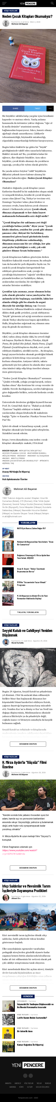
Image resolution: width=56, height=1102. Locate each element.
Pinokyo (45, 461)
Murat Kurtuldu (17, 643)
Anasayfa (8, 1083)
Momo (6, 458)
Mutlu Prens (18, 458)
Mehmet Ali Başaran (19, 24)
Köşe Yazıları (28, 1083)
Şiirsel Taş (8, 463)
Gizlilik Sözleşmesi (42, 1087)
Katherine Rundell (37, 453)
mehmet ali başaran (39, 456)
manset (22, 456)
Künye (21, 1087)
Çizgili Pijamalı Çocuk (14, 453)
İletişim (29, 1087)
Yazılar (39, 1083)
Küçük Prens (9, 456)
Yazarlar (48, 1083)
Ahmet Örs (16, 898)
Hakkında (12, 1087)
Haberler (18, 1083)
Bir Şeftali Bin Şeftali (30, 451)
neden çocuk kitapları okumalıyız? (20, 461)
